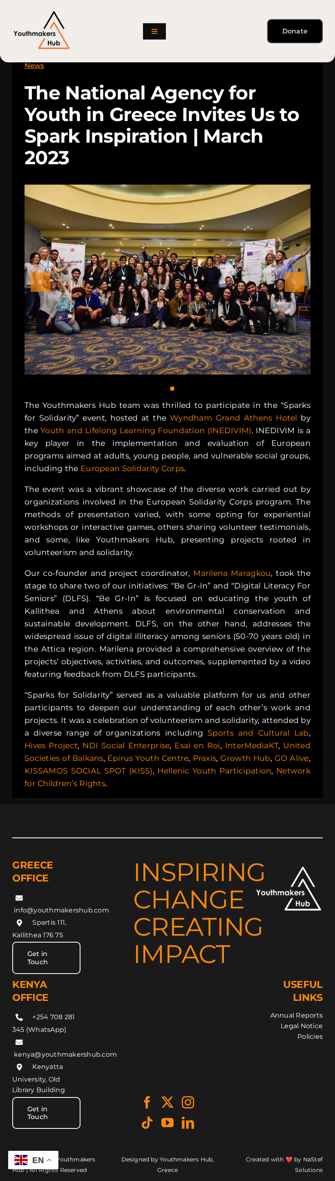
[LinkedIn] (188, 1123)
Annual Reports (296, 1015)
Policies (310, 1036)
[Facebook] (147, 1102)
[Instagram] (188, 1102)
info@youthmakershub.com (61, 910)
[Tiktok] (147, 1123)
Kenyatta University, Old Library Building (38, 1078)
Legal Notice (302, 1026)
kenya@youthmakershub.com (65, 1054)
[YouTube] (167, 1123)
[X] (167, 1102)
